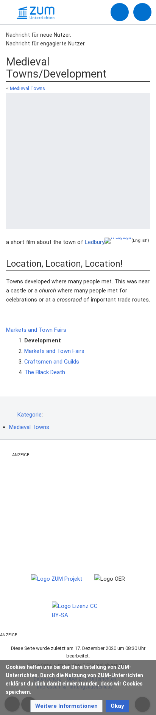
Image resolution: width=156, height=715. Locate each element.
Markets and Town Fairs (37, 329)
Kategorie (29, 414)
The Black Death (44, 372)
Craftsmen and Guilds (51, 361)
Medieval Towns (27, 88)
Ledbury (95, 242)
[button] (66, 706)
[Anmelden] (120, 12)
